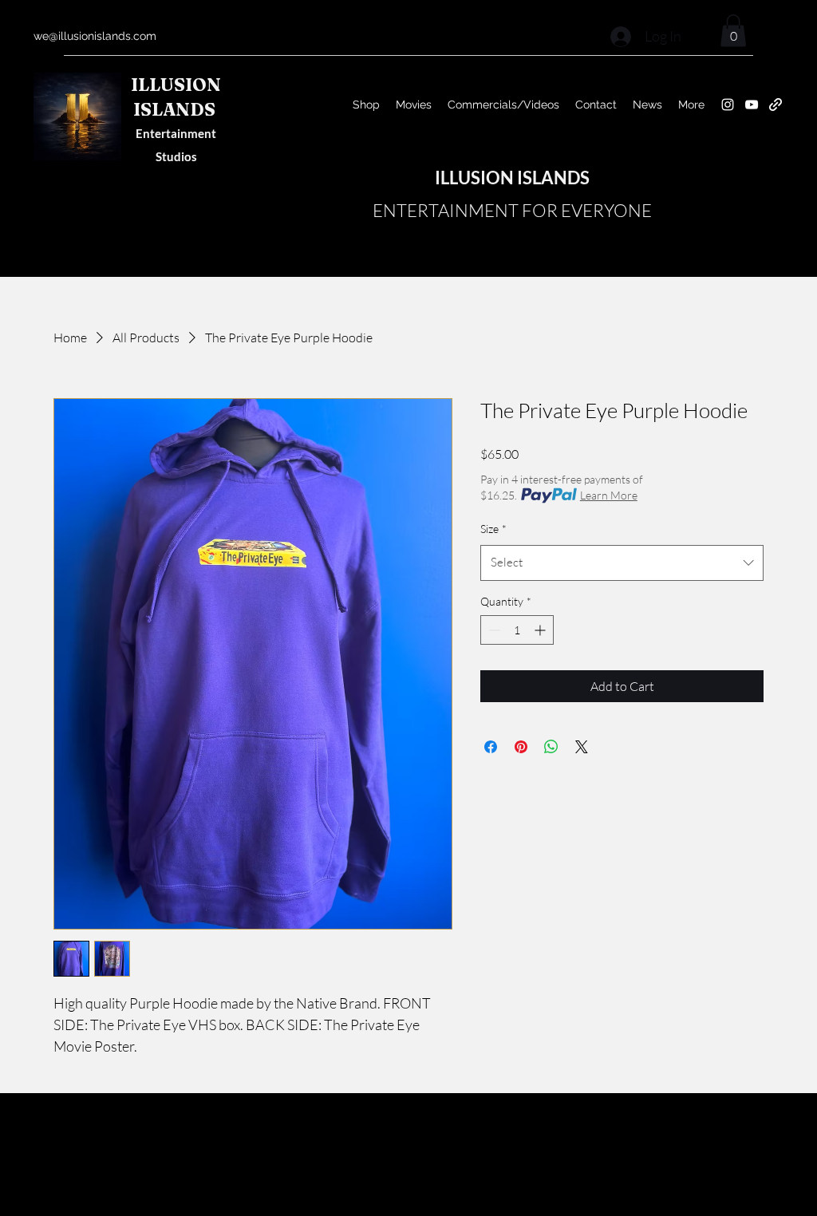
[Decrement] (493, 630)
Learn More (608, 495)
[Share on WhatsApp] (551, 746)
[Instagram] (728, 105)
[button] (733, 30)
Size (493, 528)
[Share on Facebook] (490, 746)
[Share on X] (581, 746)
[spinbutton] (517, 630)
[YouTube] (752, 105)
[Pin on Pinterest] (521, 746)
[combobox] (622, 562)
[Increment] (541, 630)
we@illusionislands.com (95, 36)
